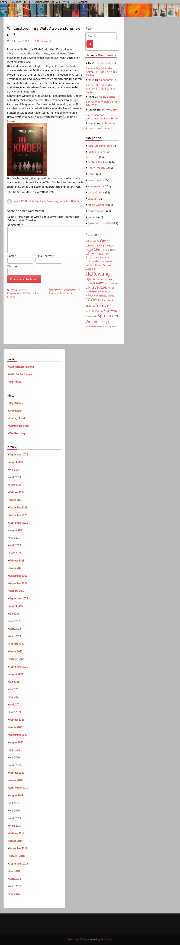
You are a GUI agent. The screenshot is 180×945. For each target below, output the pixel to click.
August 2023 (16, 530)
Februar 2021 (16, 719)
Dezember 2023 (18, 507)
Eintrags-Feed (17, 418)
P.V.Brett (102, 300)
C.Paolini (110, 249)
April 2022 (15, 628)
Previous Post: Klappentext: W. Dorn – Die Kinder (23, 293)
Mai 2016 (14, 893)
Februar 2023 (16, 560)
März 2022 (15, 636)
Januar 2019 (15, 840)
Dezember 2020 (18, 734)
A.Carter (103, 240)
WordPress (106, 939)
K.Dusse (108, 279)
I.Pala (98, 265)
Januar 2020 (15, 780)
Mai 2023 (14, 537)
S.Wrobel (91, 316)
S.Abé (110, 300)
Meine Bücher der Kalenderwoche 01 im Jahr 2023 (101, 101)
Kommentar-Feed (19, 425)
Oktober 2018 (17, 856)
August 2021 (16, 674)
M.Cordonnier (105, 287)
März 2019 (15, 825)
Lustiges (93, 198)
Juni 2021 (14, 689)
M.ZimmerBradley (93, 291)
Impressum (168, 8)
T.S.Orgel (104, 322)
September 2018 (18, 863)
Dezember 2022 (18, 575)
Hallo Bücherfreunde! (148, 8)
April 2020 (15, 765)
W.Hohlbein (109, 326)
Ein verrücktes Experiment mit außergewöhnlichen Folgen (102, 114)
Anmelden (15, 410)
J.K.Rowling (97, 273)
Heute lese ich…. (97, 167)
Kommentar (15, 225)
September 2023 (18, 522)
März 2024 (15, 484)
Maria (91, 80)
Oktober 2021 (17, 659)
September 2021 (18, 666)
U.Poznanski (91, 326)
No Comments (44, 41)
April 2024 (15, 477)
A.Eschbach (90, 246)
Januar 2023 (15, 568)
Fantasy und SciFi (98, 161)
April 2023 (15, 545)
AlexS (17, 201)
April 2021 (15, 704)
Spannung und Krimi (58, 201)
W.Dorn (78, 201)
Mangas (106, 291)
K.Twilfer (98, 283)
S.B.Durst (90, 306)
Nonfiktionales (96, 211)
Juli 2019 (14, 803)
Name (11, 256)
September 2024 (18, 454)
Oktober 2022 (17, 590)
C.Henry (99, 249)
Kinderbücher (96, 180)
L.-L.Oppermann (112, 283)
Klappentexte (96, 186)
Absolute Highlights (35, 201)
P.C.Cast (91, 299)
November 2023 (18, 515)
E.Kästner (103, 254)
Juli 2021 (14, 681)
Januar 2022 (15, 651)
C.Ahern (110, 245)
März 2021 (15, 712)
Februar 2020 (16, 772)
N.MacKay (91, 295)
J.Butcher (106, 265)
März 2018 (15, 886)
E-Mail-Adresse (45, 256)
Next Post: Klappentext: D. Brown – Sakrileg (64, 291)
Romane (93, 217)
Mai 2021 (14, 697)
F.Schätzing (92, 261)
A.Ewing (99, 245)
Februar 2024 (16, 492)
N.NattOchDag (106, 295)
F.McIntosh (105, 257)
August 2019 (16, 795)
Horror (91, 174)
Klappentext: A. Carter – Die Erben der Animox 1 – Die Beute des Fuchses (101, 69)
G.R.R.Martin (106, 261)
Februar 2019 (16, 833)
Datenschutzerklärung (122, 8)
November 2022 (18, 583)
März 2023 (15, 553)
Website (12, 266)
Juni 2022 (14, 621)
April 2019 (15, 818)
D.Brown (90, 254)
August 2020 (16, 742)
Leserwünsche (96, 192)
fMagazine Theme (77, 939)
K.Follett (89, 283)
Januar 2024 (15, 500)
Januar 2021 (15, 727)
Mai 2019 (14, 810)
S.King (99, 311)
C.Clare (89, 249)
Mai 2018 (14, 871)
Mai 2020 (14, 757)
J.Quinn (90, 279)
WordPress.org (17, 433)
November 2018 (18, 848)
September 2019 (18, 787)
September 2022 (18, 598)
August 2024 (16, 462)
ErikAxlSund (92, 257)
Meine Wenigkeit (98, 204)
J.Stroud (99, 279)
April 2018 (15, 878)
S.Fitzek (104, 305)
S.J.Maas (90, 311)
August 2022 (16, 606)
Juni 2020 (14, 750)
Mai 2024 (14, 469)
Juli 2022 (14, 613)
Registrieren (16, 403)
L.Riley (90, 287)
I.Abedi (89, 265)
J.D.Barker (90, 268)
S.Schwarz (111, 310)
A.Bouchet (90, 241)
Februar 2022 (16, 644)
